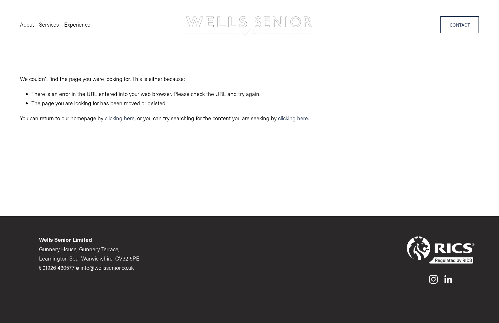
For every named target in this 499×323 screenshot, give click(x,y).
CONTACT (460, 25)
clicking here (120, 118)
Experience (77, 24)
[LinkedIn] (448, 279)
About (27, 24)
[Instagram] (433, 279)
